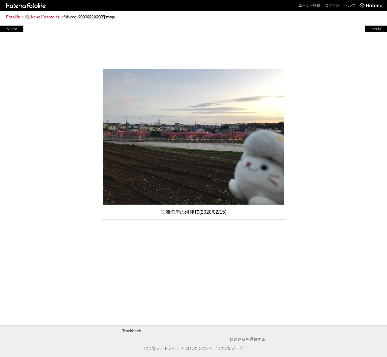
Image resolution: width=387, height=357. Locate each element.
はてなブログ (231, 348)
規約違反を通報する (247, 339)
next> (377, 29)
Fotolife (13, 16)
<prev (12, 29)
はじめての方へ (199, 348)
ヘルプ (349, 5)
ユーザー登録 (309, 5)
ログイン (332, 5)
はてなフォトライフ (162, 348)
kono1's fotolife (45, 16)
